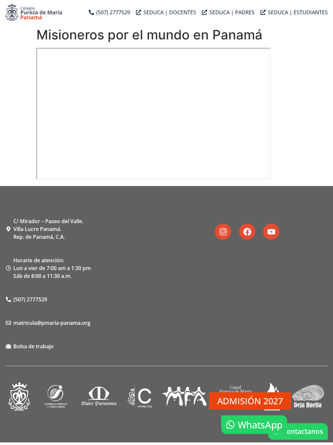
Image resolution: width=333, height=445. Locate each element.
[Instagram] (223, 231)
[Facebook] (247, 231)
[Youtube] (271, 231)
